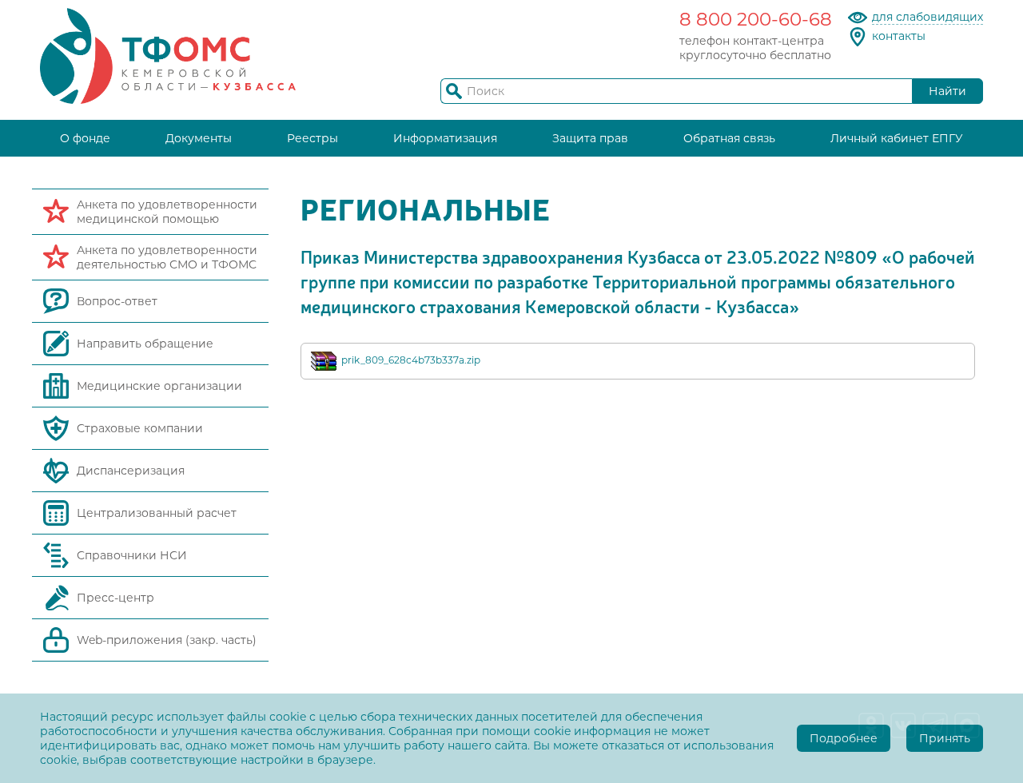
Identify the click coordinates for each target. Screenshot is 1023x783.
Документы (198, 138)
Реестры (312, 138)
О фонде (85, 138)
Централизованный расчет (157, 513)
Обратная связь (729, 138)
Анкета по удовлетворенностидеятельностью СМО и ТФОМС (167, 257)
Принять (944, 738)
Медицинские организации (159, 386)
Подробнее (844, 738)
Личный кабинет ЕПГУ (896, 138)
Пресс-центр (115, 597)
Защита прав (590, 138)
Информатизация (445, 138)
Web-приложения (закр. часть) (167, 640)
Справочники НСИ (132, 555)
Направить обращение (145, 343)
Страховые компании (140, 428)
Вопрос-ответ (117, 301)
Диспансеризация (131, 470)
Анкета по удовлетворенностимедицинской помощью (167, 211)
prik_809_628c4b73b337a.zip (410, 360)
